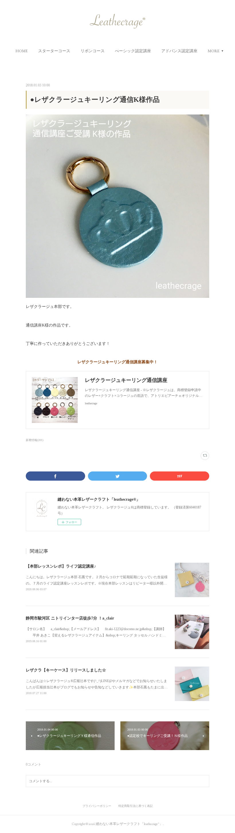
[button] (21, 50)
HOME (21, 50)
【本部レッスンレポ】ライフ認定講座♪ (61, 566)
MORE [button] (214, 50)
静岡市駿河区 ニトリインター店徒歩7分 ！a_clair (70, 618)
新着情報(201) (34, 440)
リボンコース (93, 50)
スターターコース (54, 50)
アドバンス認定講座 (179, 50)
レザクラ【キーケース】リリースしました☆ (66, 670)
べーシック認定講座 (133, 50)
